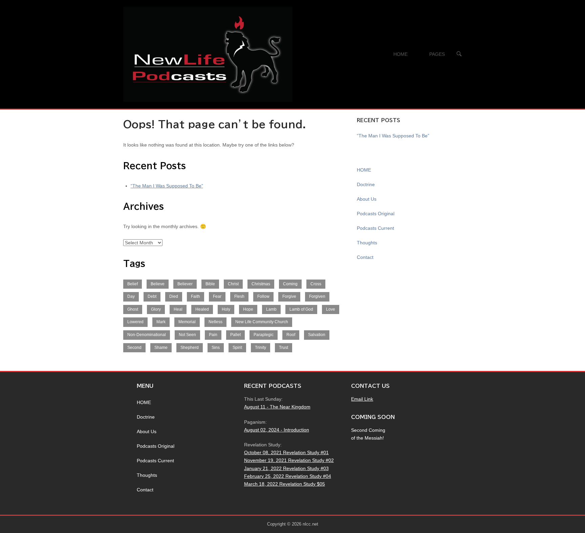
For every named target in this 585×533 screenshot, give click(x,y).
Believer (185, 284)
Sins (216, 348)
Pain (213, 335)
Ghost (132, 309)
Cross (315, 284)
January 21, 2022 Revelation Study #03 (286, 468)
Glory (156, 309)
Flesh (239, 296)
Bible (210, 284)
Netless (215, 322)
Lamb (271, 309)
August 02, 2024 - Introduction (276, 429)
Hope (248, 309)
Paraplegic (264, 335)
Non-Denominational (146, 335)
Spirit (237, 348)
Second (134, 348)
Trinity (260, 348)
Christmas (261, 284)
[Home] (207, 54)
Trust (283, 348)
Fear (217, 296)
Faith (195, 296)
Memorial (187, 322)
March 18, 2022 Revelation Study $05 (284, 484)
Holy (226, 309)
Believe (158, 284)
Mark (161, 322)
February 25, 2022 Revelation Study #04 (287, 476)
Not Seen (187, 335)
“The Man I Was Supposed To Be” (167, 185)
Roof (290, 335)
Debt (152, 296)
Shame (161, 348)
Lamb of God (301, 309)
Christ (233, 284)
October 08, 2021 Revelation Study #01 (286, 452)
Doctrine (366, 184)
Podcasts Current (375, 228)
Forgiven (317, 296)
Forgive (289, 296)
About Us (366, 199)
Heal (178, 309)
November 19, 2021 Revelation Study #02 (289, 460)
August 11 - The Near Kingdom (277, 406)
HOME (400, 54)
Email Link (362, 399)
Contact (365, 257)
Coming (290, 284)
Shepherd (189, 348)
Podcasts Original (375, 213)
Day (131, 296)
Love (330, 309)
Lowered (135, 322)
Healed (202, 309)
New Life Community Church (261, 322)
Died (173, 296)
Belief (132, 284)
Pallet (235, 335)
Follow (263, 296)
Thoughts (367, 242)
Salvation (316, 335)
